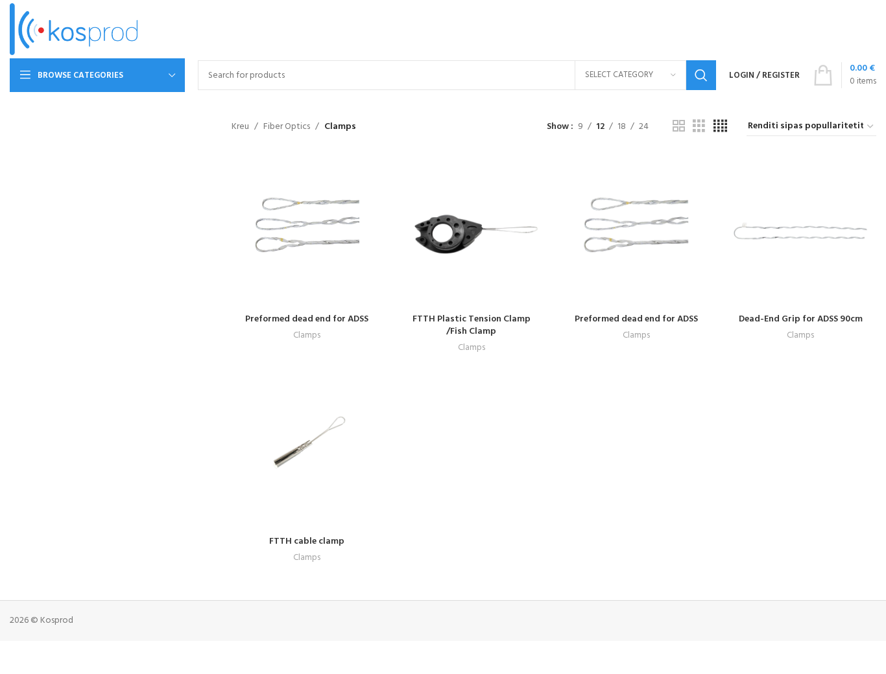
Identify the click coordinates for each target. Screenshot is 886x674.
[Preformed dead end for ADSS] (307, 231)
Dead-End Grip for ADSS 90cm (801, 319)
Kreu (240, 127)
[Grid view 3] (699, 126)
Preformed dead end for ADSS (306, 319)
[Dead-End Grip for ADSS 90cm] (800, 231)
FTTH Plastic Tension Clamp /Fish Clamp (472, 326)
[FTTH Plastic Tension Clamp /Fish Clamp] (471, 231)
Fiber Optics (286, 127)
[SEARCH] (701, 75)
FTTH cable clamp (306, 541)
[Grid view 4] (720, 126)
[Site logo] (74, 29)
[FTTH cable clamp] (307, 453)
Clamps (306, 335)
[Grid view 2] (679, 126)
